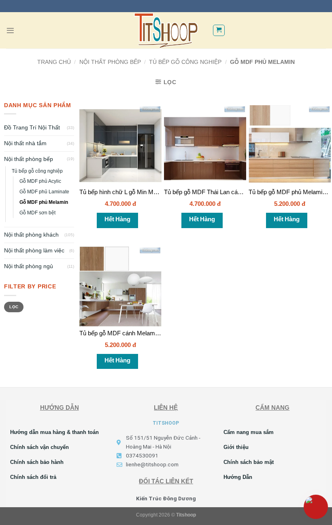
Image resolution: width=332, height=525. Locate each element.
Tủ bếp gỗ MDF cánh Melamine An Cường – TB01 (146, 333)
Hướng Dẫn (237, 477)
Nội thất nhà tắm (25, 143)
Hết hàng (117, 219)
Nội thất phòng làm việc (34, 251)
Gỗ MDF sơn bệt (37, 213)
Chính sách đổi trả (33, 477)
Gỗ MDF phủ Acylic (40, 181)
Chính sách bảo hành (37, 462)
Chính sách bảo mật (248, 462)
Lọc (13, 307)
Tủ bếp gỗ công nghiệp (185, 62)
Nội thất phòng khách (31, 235)
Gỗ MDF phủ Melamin (43, 202)
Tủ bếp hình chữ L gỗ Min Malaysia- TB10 (134, 191)
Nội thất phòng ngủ (28, 266)
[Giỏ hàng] (218, 30)
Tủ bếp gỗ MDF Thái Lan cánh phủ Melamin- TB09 (231, 191)
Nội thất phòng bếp (110, 62)
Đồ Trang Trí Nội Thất (32, 128)
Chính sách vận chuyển (39, 447)
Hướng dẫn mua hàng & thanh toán (54, 432)
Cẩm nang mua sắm (248, 432)
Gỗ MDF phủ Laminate (44, 192)
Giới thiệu (236, 447)
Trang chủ (54, 62)
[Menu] (10, 30)
